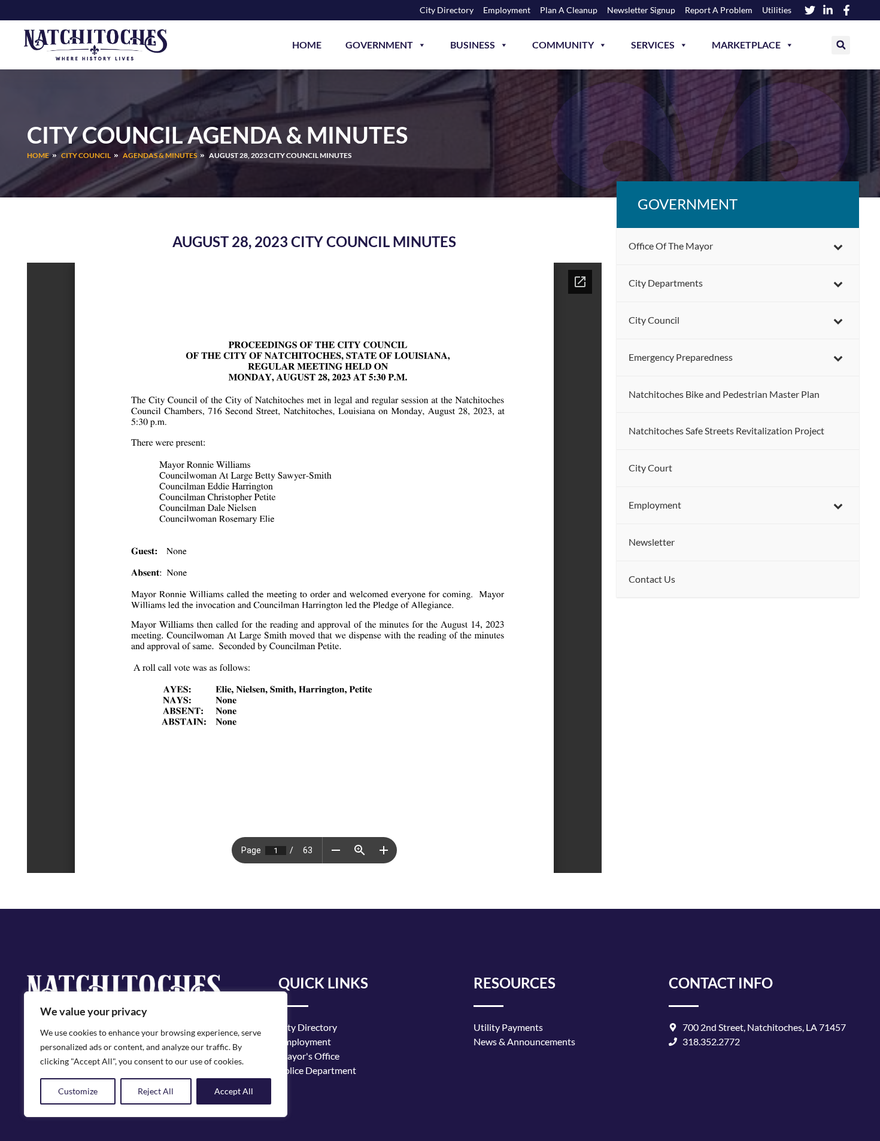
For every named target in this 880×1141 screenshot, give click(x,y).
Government (379, 44)
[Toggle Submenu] (838, 246)
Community (563, 44)
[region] (155, 1054)
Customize (78, 1091)
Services (653, 44)
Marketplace (746, 44)
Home (306, 44)
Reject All (156, 1091)
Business (472, 44)
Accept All (233, 1091)
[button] (841, 45)
